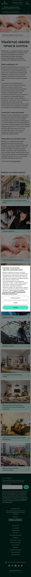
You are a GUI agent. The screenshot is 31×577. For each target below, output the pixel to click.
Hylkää (15, 303)
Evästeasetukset (15, 298)
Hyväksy (15, 307)
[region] (15, 288)
